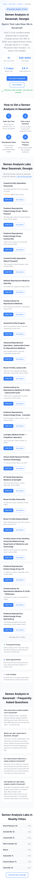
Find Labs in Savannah (17, 78)
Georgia (20, 4)
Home (5, 4)
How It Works (17, 85)
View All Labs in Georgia (17, 875)
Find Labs (12, 4)
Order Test (8, 199)
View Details (20, 199)
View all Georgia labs (24, 176)
